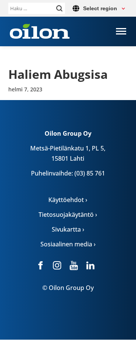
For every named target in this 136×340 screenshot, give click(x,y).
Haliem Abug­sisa (58, 74)
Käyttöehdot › (67, 200)
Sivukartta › (68, 229)
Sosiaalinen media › (68, 244)
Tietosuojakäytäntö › (68, 214)
